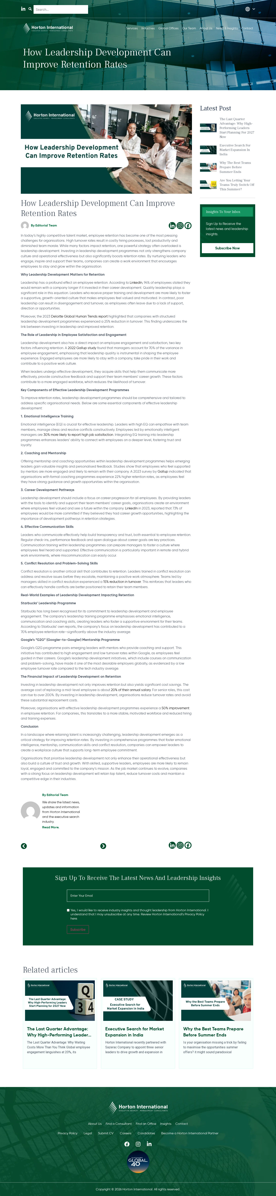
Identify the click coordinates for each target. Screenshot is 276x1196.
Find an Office (146, 1124)
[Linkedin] (172, 225)
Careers (125, 1133)
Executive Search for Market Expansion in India (235, 150)
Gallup (163, 471)
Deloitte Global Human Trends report (79, 316)
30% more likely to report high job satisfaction (78, 435)
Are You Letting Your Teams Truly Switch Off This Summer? (237, 185)
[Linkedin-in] (23, 9)
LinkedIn (136, 282)
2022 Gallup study (82, 348)
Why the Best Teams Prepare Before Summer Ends (235, 167)
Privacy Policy (67, 1133)
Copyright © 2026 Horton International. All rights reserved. (138, 1189)
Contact (181, 1124)
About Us (95, 1124)
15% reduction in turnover (121, 582)
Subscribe (77, 929)
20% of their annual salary (130, 690)
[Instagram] (180, 225)
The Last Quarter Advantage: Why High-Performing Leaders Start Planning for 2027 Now (237, 128)
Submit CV (106, 1133)
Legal (88, 1133)
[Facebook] (188, 225)
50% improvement (175, 708)
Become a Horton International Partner (189, 1133)
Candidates (146, 1133)
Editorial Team (57, 795)
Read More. (50, 827)
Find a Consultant (119, 1124)
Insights (165, 1124)
